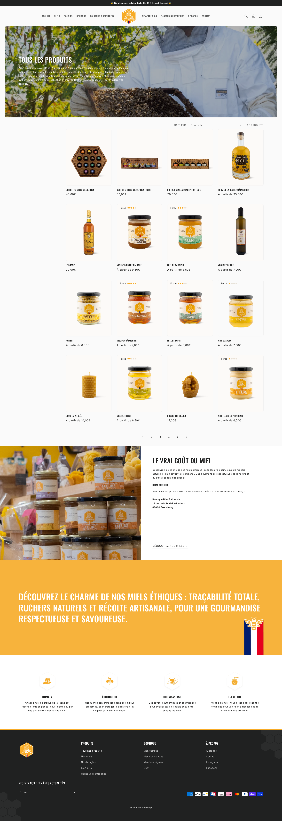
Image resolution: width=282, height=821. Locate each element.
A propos (211, 750)
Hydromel (71, 265)
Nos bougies (88, 762)
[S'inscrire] (73, 792)
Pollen (69, 340)
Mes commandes (153, 756)
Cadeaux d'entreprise (93, 773)
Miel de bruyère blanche (129, 265)
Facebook (212, 767)
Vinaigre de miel (226, 265)
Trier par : (180, 125)
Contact (210, 756)
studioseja (147, 807)
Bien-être (86, 767)
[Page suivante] (186, 436)
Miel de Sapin (174, 340)
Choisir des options (240, 180)
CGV (146, 767)
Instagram (212, 762)
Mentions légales (153, 762)
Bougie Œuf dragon (176, 416)
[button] (246, 16)
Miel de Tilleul (124, 416)
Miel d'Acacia (224, 340)
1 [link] (142, 437)
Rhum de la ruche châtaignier (233, 189)
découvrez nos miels (168, 546)
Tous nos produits (91, 750)
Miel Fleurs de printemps (230, 416)
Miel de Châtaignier (127, 340)
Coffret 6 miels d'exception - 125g (134, 189)
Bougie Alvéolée (74, 416)
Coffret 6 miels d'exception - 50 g (184, 189)
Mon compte (151, 750)
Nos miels (86, 756)
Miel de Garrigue (175, 265)
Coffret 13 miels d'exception (80, 189)
